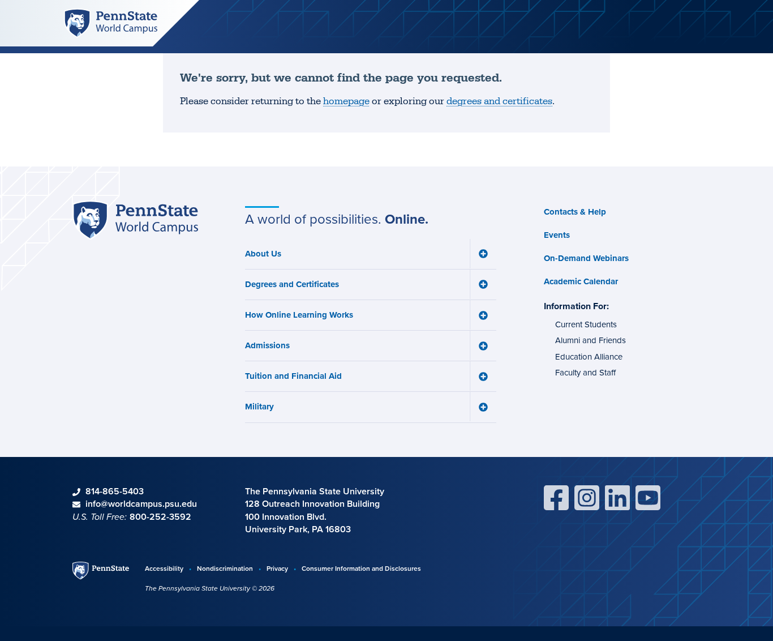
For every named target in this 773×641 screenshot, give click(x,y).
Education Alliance (588, 357)
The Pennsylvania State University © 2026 (209, 588)
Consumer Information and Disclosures (361, 568)
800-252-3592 (160, 516)
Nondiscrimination (225, 568)
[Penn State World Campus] (110, 22)
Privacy (277, 568)
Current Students (586, 324)
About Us (263, 253)
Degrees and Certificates (292, 284)
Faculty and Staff (585, 372)
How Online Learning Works (299, 315)
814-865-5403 (114, 491)
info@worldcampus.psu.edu (141, 503)
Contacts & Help (575, 212)
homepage (346, 101)
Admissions (267, 345)
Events (557, 235)
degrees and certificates (499, 101)
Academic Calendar (581, 281)
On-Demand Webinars (586, 258)
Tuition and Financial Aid (293, 376)
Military (259, 406)
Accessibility (164, 568)
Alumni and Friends (590, 340)
